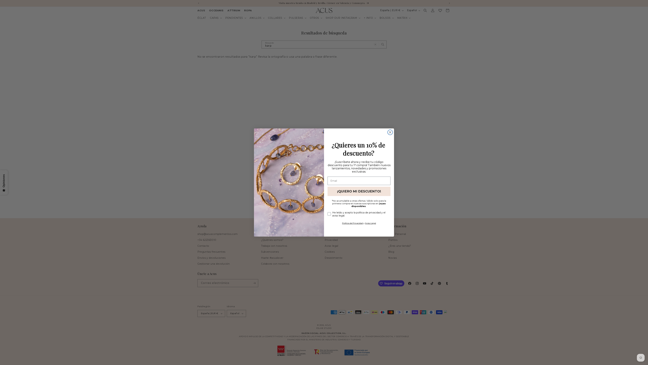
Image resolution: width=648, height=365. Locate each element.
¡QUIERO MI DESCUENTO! (359, 191)
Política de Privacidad (352, 223)
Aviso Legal (370, 223)
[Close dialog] (390, 132)
